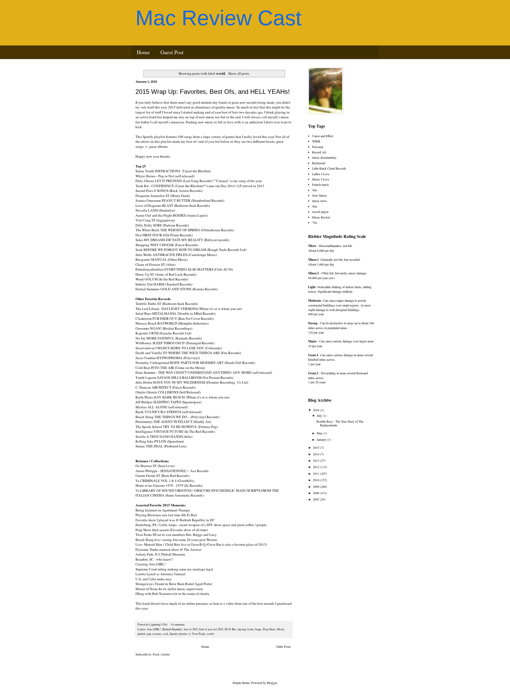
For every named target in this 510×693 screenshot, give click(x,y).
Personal (317, 147)
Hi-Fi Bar (230, 629)
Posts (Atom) (161, 654)
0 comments (178, 624)
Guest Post (172, 52)
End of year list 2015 (211, 629)
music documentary (324, 157)
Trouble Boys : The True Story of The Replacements (339, 423)
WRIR (316, 141)
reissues (157, 634)
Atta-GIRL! (154, 629)
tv (189, 634)
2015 (316, 447)
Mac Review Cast (218, 18)
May (320, 433)
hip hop (242, 629)
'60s (314, 206)
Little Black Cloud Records (329, 168)
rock (165, 634)
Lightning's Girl (158, 624)
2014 (316, 454)
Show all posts (238, 73)
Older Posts (283, 646)
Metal (280, 629)
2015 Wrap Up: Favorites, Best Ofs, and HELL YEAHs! (212, 91)
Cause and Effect (322, 136)
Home (143, 52)
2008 (316, 493)
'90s (314, 190)
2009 (316, 486)
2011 (316, 473)
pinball (141, 634)
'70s (314, 222)
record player (320, 211)
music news (319, 201)
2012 (316, 467)
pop (149, 634)
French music (320, 184)
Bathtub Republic (172, 629)
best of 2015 (191, 629)
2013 (316, 460)
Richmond (318, 163)
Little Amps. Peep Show (261, 629)
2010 (316, 480)
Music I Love (320, 179)
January (322, 439)
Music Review (321, 217)
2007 (316, 499)
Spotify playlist (178, 634)
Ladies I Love (320, 174)
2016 (316, 410)
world (210, 634)
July (320, 415)
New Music (319, 195)
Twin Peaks (198, 634)
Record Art (319, 152)
